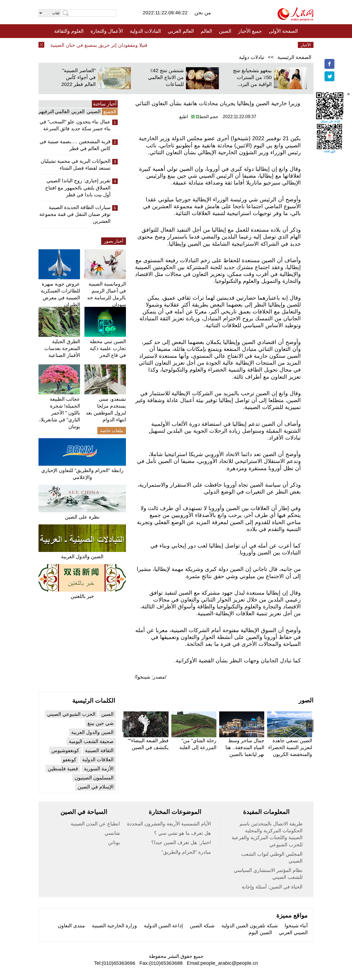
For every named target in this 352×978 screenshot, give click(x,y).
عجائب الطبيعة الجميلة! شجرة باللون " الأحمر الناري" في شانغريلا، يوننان (59, 413)
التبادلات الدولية (145, 31)
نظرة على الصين (82, 517)
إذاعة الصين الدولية (163, 925)
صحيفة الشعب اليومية (91, 741)
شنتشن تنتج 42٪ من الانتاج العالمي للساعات (166, 77)
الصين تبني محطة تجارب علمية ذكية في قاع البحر (108, 348)
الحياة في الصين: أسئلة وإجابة (272, 887)
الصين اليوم (260, 932)
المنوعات (195, 45)
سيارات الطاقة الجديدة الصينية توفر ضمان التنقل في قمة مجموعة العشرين (75, 214)
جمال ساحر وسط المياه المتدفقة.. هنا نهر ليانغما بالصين (245, 747)
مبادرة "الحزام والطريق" (186, 852)
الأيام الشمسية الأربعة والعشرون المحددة (169, 824)
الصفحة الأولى (283, 31)
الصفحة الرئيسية (294, 57)
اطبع (183, 116)
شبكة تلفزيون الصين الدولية (249, 925)
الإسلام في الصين (96, 787)
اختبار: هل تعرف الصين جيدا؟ (181, 842)
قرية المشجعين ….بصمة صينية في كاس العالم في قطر (75, 145)
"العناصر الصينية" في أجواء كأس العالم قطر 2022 (78, 77)
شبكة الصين (202, 925)
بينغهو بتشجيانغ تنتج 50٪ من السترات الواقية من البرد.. (252, 77)
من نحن (202, 12)
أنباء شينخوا (296, 925)
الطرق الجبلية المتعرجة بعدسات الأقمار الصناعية (62, 348)
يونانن (114, 842)
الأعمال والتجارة (106, 31)
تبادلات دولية (251, 57)
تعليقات (172, 45)
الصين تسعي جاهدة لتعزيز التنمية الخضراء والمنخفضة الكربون (290, 747)
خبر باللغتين (82, 596)
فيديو (152, 45)
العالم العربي (181, 31)
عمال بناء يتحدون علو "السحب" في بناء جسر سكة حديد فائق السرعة (75, 125)
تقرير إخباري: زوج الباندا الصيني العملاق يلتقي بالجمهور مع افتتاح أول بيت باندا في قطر (78, 187)
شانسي (112, 833)
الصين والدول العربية (82, 556)
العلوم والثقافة (69, 31)
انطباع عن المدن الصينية (95, 824)
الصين (225, 31)
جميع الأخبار (250, 31)
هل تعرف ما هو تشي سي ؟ (182, 833)
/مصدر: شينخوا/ (150, 677)
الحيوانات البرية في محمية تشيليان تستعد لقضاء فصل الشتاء (76, 164)
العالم (206, 31)
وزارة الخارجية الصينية (114, 925)
